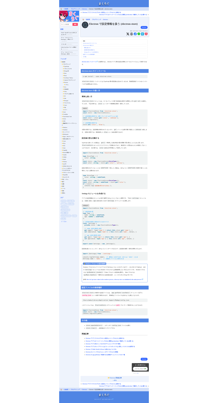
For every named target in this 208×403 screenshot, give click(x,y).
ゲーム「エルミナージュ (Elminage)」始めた (68, 53)
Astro (64, 148)
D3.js (64, 143)
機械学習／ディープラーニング (69, 124)
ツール (63, 188)
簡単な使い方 (87, 47)
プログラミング (75, 9)
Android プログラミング (69, 80)
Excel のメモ (66, 177)
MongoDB (66, 71)
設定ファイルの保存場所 (89, 54)
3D (64, 96)
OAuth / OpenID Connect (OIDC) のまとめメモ (69, 33)
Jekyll (64, 159)
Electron (84, 9)
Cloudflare (65, 114)
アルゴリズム (67, 102)
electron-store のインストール (90, 43)
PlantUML (65, 174)
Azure (64, 112)
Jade (65, 98)
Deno (65, 73)
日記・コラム (65, 179)
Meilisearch (65, 134)
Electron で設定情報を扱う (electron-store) (113, 23)
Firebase (65, 161)
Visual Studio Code (67, 116)
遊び (63, 181)
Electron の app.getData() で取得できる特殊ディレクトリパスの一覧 (105, 354)
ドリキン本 (66, 44)
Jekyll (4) (63, 201)
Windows (65, 127)
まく (138, 373)
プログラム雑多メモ (69, 93)
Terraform (65, 129)
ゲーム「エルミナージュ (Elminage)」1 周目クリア (67, 39)
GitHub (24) (71, 203)
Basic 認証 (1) (64, 212)
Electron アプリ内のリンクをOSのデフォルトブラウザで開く (103, 343)
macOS (64, 164)
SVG (64, 145)
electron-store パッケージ (89, 61)
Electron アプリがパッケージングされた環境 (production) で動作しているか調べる (123, 14)
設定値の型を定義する (89, 50)
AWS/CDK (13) (70, 201)
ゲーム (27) (64, 203)
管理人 (63, 193)
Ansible (65, 154)
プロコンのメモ (68, 68)
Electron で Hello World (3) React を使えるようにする (101, 349)
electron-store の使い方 (88, 45)
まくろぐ (104, 3)
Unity (65, 91)
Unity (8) (63, 218)
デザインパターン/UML (68, 172)
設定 (63, 186)
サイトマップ (97, 399)
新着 (61, 29)
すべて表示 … (64, 221)
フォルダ (63, 59)
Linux (65, 105)
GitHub (64, 157)
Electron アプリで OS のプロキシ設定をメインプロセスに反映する (101, 12)
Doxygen (66, 100)
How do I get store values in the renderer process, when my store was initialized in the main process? (114, 279)
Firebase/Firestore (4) (66, 215)
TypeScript (66, 66)
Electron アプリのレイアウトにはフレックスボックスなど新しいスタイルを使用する (110, 346)
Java (65, 87)
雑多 (63, 190)
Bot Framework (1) (65, 209)
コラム (66, 84)
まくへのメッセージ (107, 399)
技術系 (66, 9)
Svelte (64, 118)
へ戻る (116, 379)
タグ (61, 197)
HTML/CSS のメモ (67, 166)
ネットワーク (66, 132)
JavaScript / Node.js (68, 77)
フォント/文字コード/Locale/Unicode (67, 169)
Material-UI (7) (64, 206)
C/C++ (65, 109)
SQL (65, 107)
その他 (84, 56)
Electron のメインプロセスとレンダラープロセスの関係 (102, 352)
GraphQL (65, 150)
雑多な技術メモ (67, 138)
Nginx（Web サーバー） (68, 136)
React (65, 75)
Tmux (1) (74, 215)
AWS (64, 121)
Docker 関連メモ (67, 152)
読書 (63, 184)
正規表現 (66, 89)
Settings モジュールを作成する (91, 52)
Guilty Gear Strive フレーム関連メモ (69, 48)
